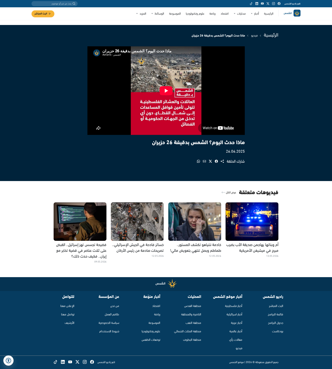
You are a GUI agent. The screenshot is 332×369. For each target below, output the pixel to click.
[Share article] (224, 161)
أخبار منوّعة (151, 297)
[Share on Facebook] (218, 161)
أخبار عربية (236, 323)
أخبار (256, 14)
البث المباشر (41, 14)
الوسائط (159, 14)
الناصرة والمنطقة (191, 314)
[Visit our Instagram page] (273, 3)
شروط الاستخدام (109, 331)
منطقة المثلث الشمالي (187, 331)
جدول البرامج (275, 323)
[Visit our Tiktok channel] (251, 3)
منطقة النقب (193, 323)
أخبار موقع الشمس (227, 297)
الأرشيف (69, 323)
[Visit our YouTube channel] (262, 3)
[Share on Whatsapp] (200, 161)
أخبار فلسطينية (233, 306)
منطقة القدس (192, 306)
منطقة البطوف (192, 340)
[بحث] (74, 3)
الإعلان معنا (67, 306)
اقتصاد (225, 14)
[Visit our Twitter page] (267, 3)
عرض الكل (230, 192)
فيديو (254, 35)
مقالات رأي (235, 340)
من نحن (114, 306)
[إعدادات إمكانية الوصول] (8, 361)
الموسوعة (175, 14)
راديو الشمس (273, 297)
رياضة (212, 14)
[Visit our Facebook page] (279, 3)
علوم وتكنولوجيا (195, 14)
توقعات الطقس (151, 340)
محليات (241, 14)
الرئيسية (268, 14)
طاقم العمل (112, 314)
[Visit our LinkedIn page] (256, 3)
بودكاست (277, 331)
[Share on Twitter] (212, 161)
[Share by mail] (206, 161)
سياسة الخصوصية (109, 323)
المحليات (194, 297)
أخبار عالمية (235, 331)
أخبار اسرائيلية (234, 314)
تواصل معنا (67, 314)
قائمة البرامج (275, 314)
